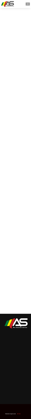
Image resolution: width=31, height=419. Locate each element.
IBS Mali (19, 413)
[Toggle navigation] (28, 4)
